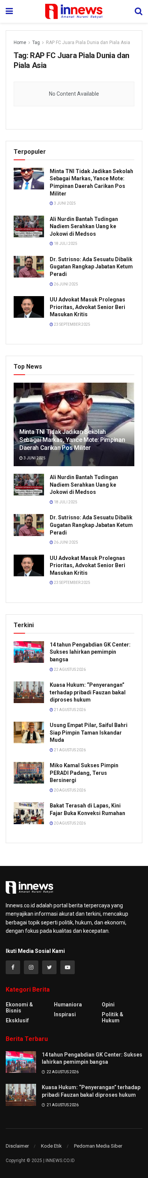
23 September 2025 (71, 324)
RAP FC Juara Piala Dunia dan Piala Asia (88, 42)
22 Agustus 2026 (69, 669)
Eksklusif (17, 1020)
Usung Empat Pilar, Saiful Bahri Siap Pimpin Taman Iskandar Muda (89, 732)
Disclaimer (17, 1146)
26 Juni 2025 (65, 284)
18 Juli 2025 (65, 243)
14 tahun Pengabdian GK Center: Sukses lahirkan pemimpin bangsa (90, 652)
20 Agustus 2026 (69, 790)
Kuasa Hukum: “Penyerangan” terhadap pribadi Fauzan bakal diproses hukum (88, 692)
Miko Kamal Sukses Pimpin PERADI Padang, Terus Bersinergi (84, 772)
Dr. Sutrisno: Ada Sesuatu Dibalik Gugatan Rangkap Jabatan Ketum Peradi (91, 266)
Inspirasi (65, 1014)
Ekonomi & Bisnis (19, 1007)
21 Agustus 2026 (69, 710)
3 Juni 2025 (64, 203)
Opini (108, 1004)
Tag (36, 42)
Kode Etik (51, 1146)
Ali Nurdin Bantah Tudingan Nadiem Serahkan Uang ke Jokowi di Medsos (84, 226)
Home (20, 42)
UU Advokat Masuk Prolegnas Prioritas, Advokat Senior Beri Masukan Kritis (87, 306)
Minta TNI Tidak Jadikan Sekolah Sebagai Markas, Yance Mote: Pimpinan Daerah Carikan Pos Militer (72, 439)
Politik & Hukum (112, 1017)
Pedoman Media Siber (98, 1146)
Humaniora (68, 1004)
